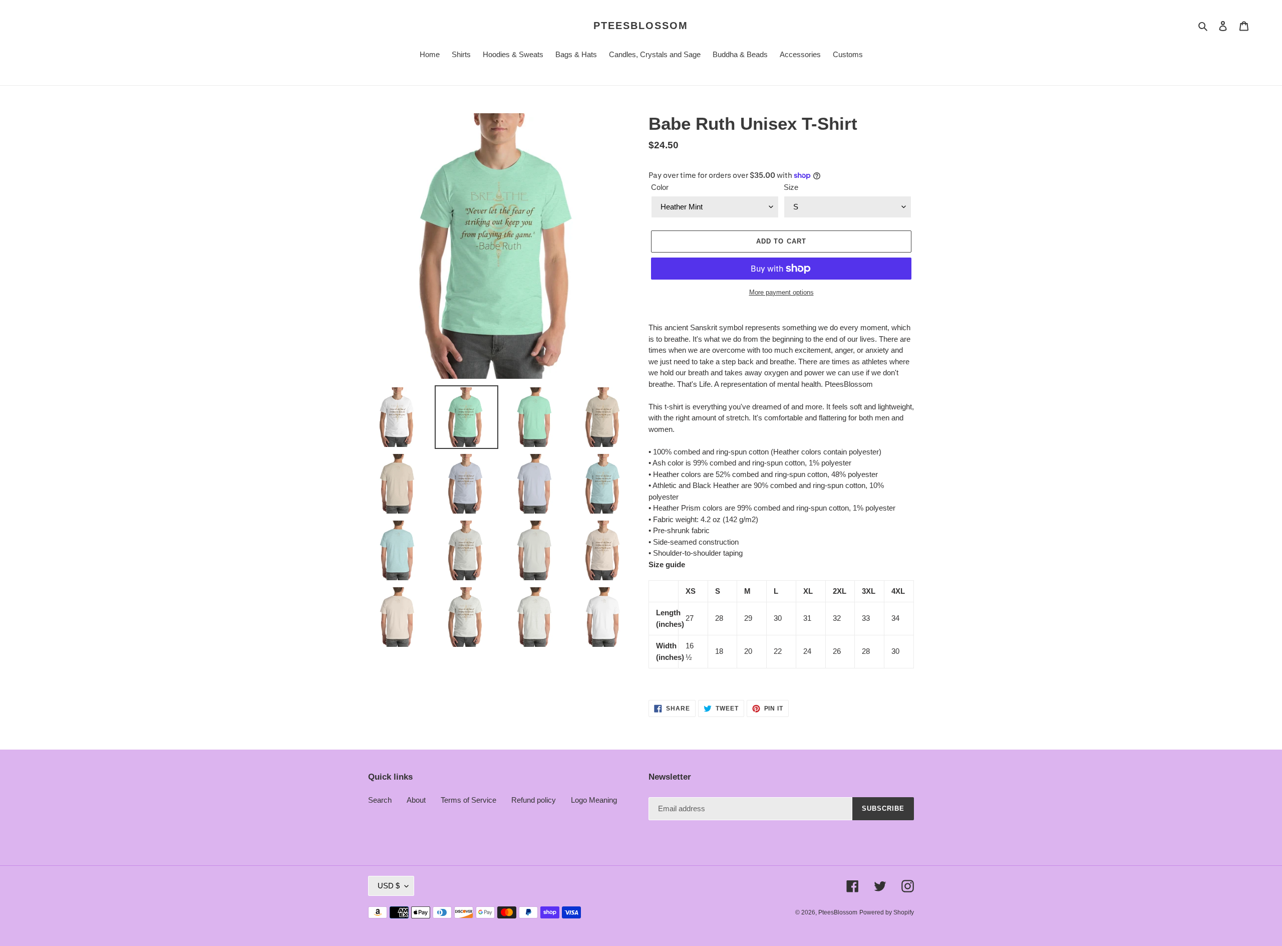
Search (380, 800)
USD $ (389, 885)
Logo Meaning (594, 800)
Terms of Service (468, 800)
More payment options (781, 292)
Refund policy (533, 800)
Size (791, 187)
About (416, 800)
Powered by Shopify (886, 912)
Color (660, 187)
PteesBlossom (640, 25)
